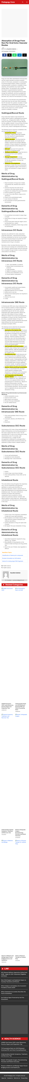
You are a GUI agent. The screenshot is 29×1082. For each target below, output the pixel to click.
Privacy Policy (24, 1078)
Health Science (7, 565)
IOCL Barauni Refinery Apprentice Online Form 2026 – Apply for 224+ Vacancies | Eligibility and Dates (14, 974)
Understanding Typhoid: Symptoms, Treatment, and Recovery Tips (7, 831)
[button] (22, 2)
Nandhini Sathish (11, 49)
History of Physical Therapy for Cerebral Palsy (20, 957)
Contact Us (10, 1078)
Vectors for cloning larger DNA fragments (12, 561)
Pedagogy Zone (8, 2)
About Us (4, 1078)
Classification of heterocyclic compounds (12, 555)
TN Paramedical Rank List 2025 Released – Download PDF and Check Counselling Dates (20, 706)
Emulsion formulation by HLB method (11, 558)
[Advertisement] (14, 23)
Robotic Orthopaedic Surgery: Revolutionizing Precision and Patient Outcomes (20, 832)
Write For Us (17, 1078)
